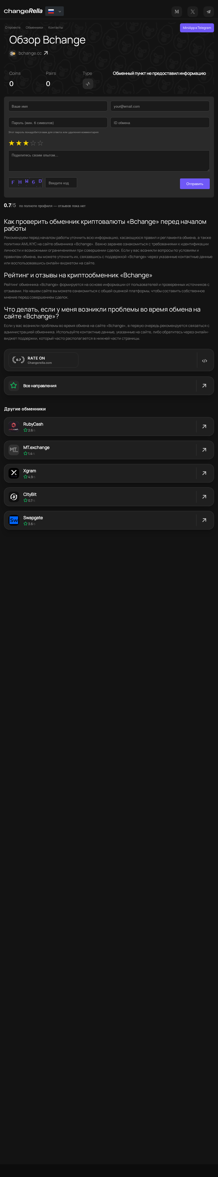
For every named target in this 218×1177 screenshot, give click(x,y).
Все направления (39, 385)
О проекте (12, 27)
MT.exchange (36, 447)
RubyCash (33, 424)
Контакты (55, 27)
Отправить (194, 183)
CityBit (29, 494)
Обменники (34, 27)
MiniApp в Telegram (197, 27)
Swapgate (33, 517)
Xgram (29, 471)
